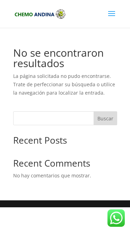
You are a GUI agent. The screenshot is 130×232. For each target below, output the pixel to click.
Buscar (105, 118)
